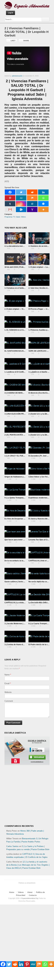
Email (6, 683)
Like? (13, 40)
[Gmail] (10, 209)
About (29, 892)
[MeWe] (21, 197)
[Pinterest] (10, 197)
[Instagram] (21, 203)
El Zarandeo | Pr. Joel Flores (40, 456)
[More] (43, 209)
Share (26, 40)
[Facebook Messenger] (43, 203)
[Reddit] (32, 192)
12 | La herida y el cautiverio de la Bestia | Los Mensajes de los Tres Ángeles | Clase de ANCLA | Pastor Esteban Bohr (28, 865)
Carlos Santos (12, 846)
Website (8, 692)
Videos (23, 217)
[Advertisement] (27, 795)
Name (7, 675)
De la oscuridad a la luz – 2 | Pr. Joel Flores (22, 561)
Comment (8, 701)
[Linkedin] (43, 192)
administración (17, 76)
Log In (10, 13)
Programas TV (9, 217)
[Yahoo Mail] (32, 209)
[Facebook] (10, 192)
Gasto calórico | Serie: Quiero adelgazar (21, 582)
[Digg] (32, 203)
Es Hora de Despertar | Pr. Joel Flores (20, 519)
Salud (18, 217)
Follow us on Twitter (19, 887)
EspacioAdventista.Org (29, 898)
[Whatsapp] (43, 197)
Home (11, 892)
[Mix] (32, 197)
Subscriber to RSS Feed (33, 887)
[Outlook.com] (21, 209)
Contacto (33, 895)
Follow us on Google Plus (29, 887)
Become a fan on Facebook (24, 887)
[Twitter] (21, 192)
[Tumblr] (10, 203)
